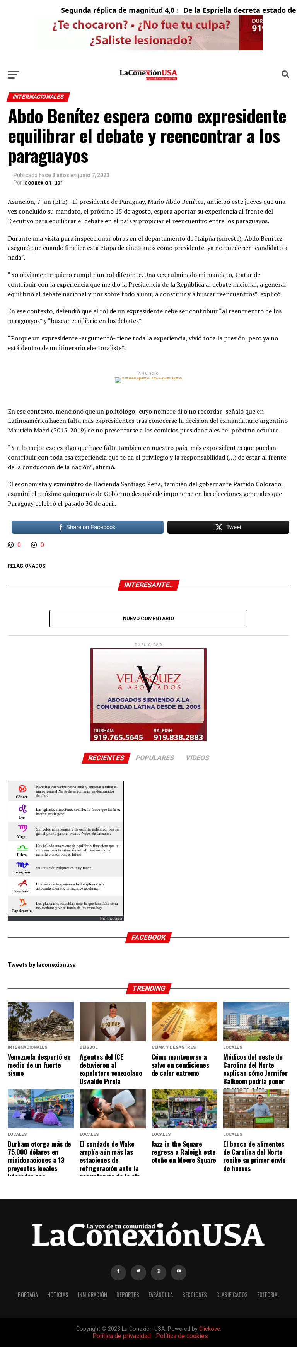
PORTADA (28, 1295)
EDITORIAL (268, 1295)
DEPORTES (127, 1295)
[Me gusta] (11, 545)
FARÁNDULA (160, 1295)
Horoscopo (111, 918)
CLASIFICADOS (232, 1295)
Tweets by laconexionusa (42, 965)
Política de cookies (182, 1336)
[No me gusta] (35, 545)
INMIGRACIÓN (92, 1295)
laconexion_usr (43, 182)
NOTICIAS (57, 1295)
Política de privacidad (121, 1336)
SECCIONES (194, 1295)
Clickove (209, 1329)
